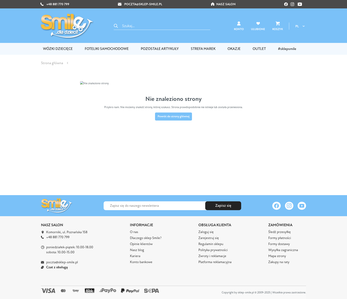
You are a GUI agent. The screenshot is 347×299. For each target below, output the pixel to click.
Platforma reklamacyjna (215, 262)
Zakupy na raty (278, 262)
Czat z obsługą (57, 267)
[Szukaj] (116, 25)
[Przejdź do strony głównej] (67, 26)
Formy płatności (279, 238)
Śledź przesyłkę (279, 232)
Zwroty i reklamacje (212, 256)
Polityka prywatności (213, 250)
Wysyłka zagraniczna (283, 250)
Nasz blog (137, 250)
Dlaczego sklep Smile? (145, 238)
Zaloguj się (206, 232)
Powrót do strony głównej (173, 116)
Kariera (135, 256)
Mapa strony (277, 256)
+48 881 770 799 (57, 4)
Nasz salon (226, 4)
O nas (134, 232)
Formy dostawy (279, 244)
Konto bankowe (141, 262)
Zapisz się (223, 205)
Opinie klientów (141, 244)
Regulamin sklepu (210, 244)
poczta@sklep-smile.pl (143, 4)
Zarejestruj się (208, 238)
